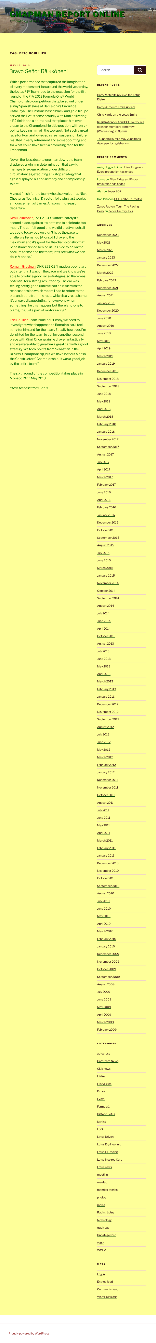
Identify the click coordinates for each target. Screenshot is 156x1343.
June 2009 (104, 999)
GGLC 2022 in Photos (128, 199)
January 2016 (106, 515)
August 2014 (105, 605)
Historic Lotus (106, 1114)
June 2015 (104, 560)
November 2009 (108, 961)
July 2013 (103, 651)
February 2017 (106, 484)
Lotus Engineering (108, 1144)
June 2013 (104, 658)
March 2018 (105, 416)
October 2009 (106, 969)
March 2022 (105, 272)
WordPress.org (107, 1296)
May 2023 (103, 242)
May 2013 (103, 666)
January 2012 (106, 772)
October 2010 (106, 878)
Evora (101, 1098)
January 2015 (106, 575)
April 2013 (103, 674)
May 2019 (103, 341)
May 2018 (103, 401)
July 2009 (103, 991)
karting (101, 1121)
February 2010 (106, 939)
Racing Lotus (105, 1212)
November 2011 (107, 787)
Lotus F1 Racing (107, 1152)
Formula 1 (103, 1106)
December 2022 (107, 265)
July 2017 (103, 462)
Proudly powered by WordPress (29, 1333)
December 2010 (108, 863)
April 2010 (104, 923)
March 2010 (105, 931)
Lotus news (104, 1167)
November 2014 (108, 583)
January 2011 (105, 855)
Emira (101, 1091)
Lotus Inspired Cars (109, 1159)
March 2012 (105, 757)
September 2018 (108, 386)
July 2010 (103, 901)
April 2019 (103, 348)
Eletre (101, 1076)
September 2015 (108, 537)
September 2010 (108, 886)
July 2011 (103, 810)
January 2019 (106, 363)
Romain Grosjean (23, 266)
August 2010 (105, 893)
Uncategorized (106, 1235)
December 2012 (107, 704)
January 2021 (106, 303)
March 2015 (105, 567)
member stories (107, 1189)
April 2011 (103, 832)
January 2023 (106, 257)
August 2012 (105, 727)
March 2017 (105, 477)
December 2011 (107, 779)
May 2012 (103, 749)
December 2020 (108, 310)
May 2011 (103, 825)
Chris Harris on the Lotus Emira (117, 114)
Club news (103, 1068)
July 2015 (103, 552)
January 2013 (106, 696)
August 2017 (105, 454)
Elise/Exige (104, 1083)
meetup (102, 1182)
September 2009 (108, 976)
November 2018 (108, 378)
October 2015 (106, 530)
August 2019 (105, 325)
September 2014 (108, 598)
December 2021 (107, 287)
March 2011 (105, 840)
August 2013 (105, 643)
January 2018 (106, 431)
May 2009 (104, 1007)
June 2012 (103, 742)
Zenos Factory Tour (120, 211)
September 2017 (108, 446)
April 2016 (103, 499)
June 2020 (104, 318)
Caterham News (107, 1061)
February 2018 (106, 424)
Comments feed (107, 1289)
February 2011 (106, 848)
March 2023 (105, 250)
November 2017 (107, 439)
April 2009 (104, 1014)
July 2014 (103, 613)
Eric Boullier (19, 320)
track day (103, 1227)
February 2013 (106, 689)
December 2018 (107, 371)
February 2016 (106, 507)
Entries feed (105, 1281)
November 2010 (108, 870)
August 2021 (105, 295)
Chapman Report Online (67, 14)
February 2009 (107, 1029)
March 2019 (105, 356)
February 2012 (106, 764)
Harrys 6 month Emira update (116, 107)
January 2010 (106, 946)
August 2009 (106, 984)
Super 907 (114, 191)
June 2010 (104, 908)
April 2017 (103, 469)
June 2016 (104, 492)
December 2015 (107, 522)
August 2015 (105, 545)
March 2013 (105, 681)
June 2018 (104, 393)
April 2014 (103, 628)
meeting (102, 1174)
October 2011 (106, 795)
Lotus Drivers (105, 1136)
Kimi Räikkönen (21, 218)
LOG (100, 1129)
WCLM (101, 1250)
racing (101, 1205)
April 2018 (103, 409)
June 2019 (104, 333)
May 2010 (103, 916)
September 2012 (108, 719)
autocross (103, 1053)
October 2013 (106, 636)
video (100, 1242)
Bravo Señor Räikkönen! (38, 71)
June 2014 (104, 621)
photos (101, 1197)
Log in (101, 1274)
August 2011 (105, 802)
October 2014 (106, 590)
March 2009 (105, 1022)
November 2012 (107, 711)
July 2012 (103, 734)
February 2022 (106, 280)
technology (104, 1220)
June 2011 (103, 817)
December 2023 (108, 234)
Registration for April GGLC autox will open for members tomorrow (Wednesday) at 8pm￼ (120, 126)
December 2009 (108, 954)
